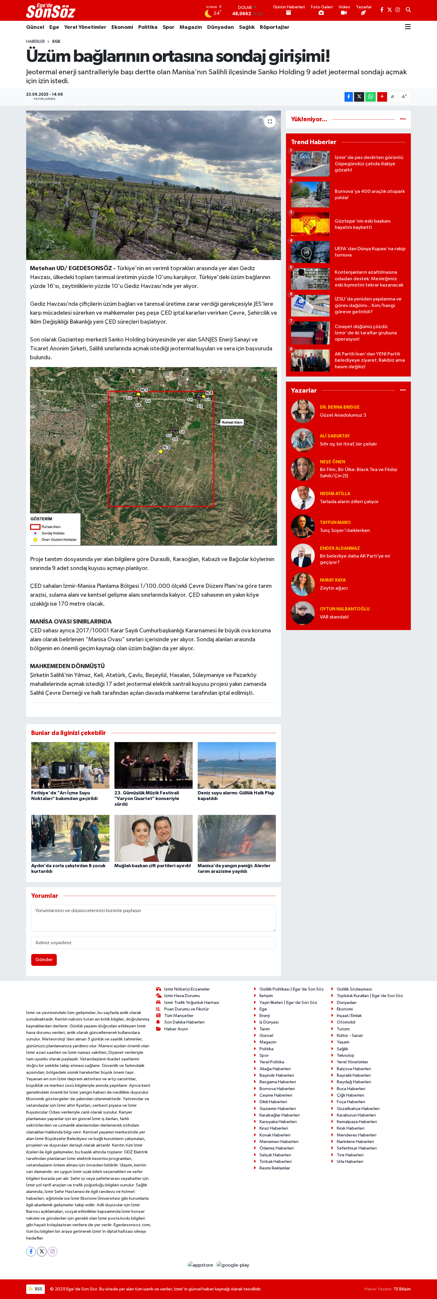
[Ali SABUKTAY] (303, 440)
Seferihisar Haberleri (357, 1148)
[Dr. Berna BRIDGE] (303, 411)
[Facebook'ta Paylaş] (349, 97)
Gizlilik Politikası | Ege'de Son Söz (292, 989)
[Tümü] (403, 119)
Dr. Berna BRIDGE (340, 407)
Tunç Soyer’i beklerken (345, 530)
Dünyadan (220, 27)
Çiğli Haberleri (350, 1095)
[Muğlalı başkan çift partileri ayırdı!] (153, 838)
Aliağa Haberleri (275, 1069)
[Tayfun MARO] (303, 526)
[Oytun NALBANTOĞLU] (303, 612)
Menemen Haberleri (279, 1141)
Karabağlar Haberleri (280, 1115)
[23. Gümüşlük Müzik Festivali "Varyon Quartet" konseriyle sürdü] (153, 765)
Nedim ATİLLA (335, 494)
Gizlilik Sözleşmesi (354, 989)
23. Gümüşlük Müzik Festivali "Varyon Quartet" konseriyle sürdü (146, 799)
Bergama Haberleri (278, 1082)
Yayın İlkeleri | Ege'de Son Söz (288, 1002)
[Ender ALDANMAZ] (303, 555)
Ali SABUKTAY (335, 436)
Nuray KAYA (333, 580)
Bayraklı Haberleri (354, 1075)
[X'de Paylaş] (359, 97)
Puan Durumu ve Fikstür (186, 1009)
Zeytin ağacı (334, 588)
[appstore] (201, 1265)
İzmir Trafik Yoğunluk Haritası (191, 1002)
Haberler (35, 42)
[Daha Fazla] (382, 97)
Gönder (44, 959)
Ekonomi (122, 27)
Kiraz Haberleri (274, 1128)
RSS (38, 1289)
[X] (42, 1252)
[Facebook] (31, 1252)
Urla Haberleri (350, 1161)
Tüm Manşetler (179, 1015)
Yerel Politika (272, 1062)
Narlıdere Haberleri (355, 1141)
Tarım (265, 1029)
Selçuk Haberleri (275, 1155)
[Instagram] (52, 1252)
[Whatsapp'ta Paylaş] (370, 97)
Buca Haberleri (351, 1089)
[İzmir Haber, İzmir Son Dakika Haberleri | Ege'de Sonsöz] (51, 10)
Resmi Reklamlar (275, 1168)
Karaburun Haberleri (356, 1115)
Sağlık (247, 27)
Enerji (265, 1015)
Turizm (343, 1029)
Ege (54, 27)
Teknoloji (345, 1055)
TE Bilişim (402, 1289)
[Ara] (408, 10)
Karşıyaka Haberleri (278, 1121)
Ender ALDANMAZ (340, 548)
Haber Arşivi (176, 1029)
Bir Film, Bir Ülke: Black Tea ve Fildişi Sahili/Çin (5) (358, 472)
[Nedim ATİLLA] (303, 497)
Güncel (35, 27)
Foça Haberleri (351, 1102)
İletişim (266, 995)
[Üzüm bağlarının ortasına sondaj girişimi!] (153, 185)
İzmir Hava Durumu (182, 995)
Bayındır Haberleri (277, 1075)
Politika (148, 27)
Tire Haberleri (350, 1155)
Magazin (191, 27)
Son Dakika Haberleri (184, 1022)
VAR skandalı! (334, 617)
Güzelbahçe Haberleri (358, 1108)
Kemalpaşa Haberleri (357, 1121)
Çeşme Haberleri (276, 1095)
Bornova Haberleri (277, 1089)
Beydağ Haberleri (354, 1082)
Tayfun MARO (335, 522)
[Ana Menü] (408, 27)
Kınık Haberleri (350, 1128)
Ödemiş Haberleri (277, 1148)
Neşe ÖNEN (332, 462)
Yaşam (343, 1042)
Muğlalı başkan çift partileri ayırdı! (152, 865)
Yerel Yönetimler (85, 27)
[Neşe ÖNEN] (303, 468)
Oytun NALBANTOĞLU (345, 609)
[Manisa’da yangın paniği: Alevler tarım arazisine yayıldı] (237, 838)
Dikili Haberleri (273, 1102)
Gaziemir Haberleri (278, 1108)
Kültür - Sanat (350, 1035)
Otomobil (346, 1022)
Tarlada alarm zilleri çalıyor (349, 501)
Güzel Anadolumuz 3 (343, 415)
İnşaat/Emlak (349, 1015)
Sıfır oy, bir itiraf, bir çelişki (348, 444)
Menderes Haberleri (356, 1135)
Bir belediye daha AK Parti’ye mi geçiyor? (355, 559)
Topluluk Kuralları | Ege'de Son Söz (370, 995)
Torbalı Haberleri (276, 1161)
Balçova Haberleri (354, 1069)
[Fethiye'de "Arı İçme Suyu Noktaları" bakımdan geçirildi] (70, 765)
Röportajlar (275, 27)
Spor (169, 27)
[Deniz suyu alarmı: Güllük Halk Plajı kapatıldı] (237, 765)
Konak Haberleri (275, 1135)
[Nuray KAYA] (303, 584)
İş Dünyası (269, 1022)
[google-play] (233, 1265)
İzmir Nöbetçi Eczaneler (187, 989)
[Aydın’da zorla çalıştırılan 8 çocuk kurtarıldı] (70, 838)
